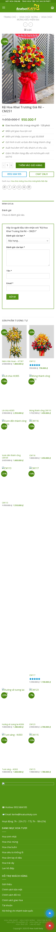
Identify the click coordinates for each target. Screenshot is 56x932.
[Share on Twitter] (14, 187)
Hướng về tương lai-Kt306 (13, 724)
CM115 (32, 769)
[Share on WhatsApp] (4, 187)
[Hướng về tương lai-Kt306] (14, 704)
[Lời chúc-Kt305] (14, 390)
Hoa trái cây (8, 862)
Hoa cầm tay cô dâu (12, 857)
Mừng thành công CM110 (40, 410)
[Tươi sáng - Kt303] (14, 749)
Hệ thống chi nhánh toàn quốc (17, 910)
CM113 (5, 502)
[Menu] (3, 7)
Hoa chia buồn (9, 847)
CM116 (32, 455)
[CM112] (41, 341)
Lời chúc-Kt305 (8, 410)
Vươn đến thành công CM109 (11, 456)
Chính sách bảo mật (12, 889)
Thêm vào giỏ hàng (30, 165)
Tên (9, 270)
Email (9, 283)
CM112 (32, 361)
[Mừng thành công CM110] (41, 390)
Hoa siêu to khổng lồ (12, 852)
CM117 (32, 675)
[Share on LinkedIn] (29, 187)
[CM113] (14, 483)
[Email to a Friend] (19, 187)
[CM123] (41, 704)
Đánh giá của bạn (15, 235)
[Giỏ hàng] (52, 8)
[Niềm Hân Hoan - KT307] (14, 341)
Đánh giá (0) (7, 203)
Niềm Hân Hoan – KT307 (13, 361)
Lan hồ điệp (8, 868)
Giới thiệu (7, 884)
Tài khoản (7, 905)
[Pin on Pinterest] (24, 187)
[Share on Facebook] (9, 187)
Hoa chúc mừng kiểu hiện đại (34, 18)
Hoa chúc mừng (28, 17)
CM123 (32, 724)
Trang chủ (10, 17)
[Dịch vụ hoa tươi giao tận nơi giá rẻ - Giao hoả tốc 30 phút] (28, 7)
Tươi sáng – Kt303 (10, 769)
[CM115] (41, 749)
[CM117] (41, 569)
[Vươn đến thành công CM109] (14, 435)
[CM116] (41, 435)
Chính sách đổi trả (11, 894)
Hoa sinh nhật (9, 836)
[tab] (28, 203)
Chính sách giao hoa (12, 900)
